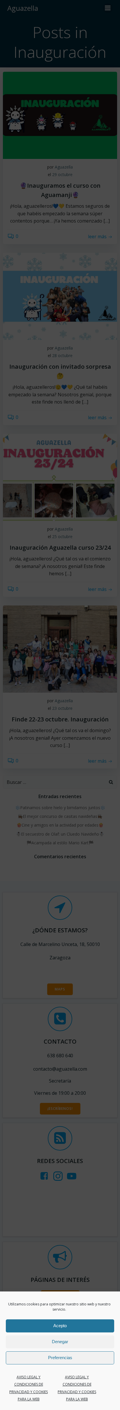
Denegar (60, 1341)
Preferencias (60, 1357)
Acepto (60, 1325)
